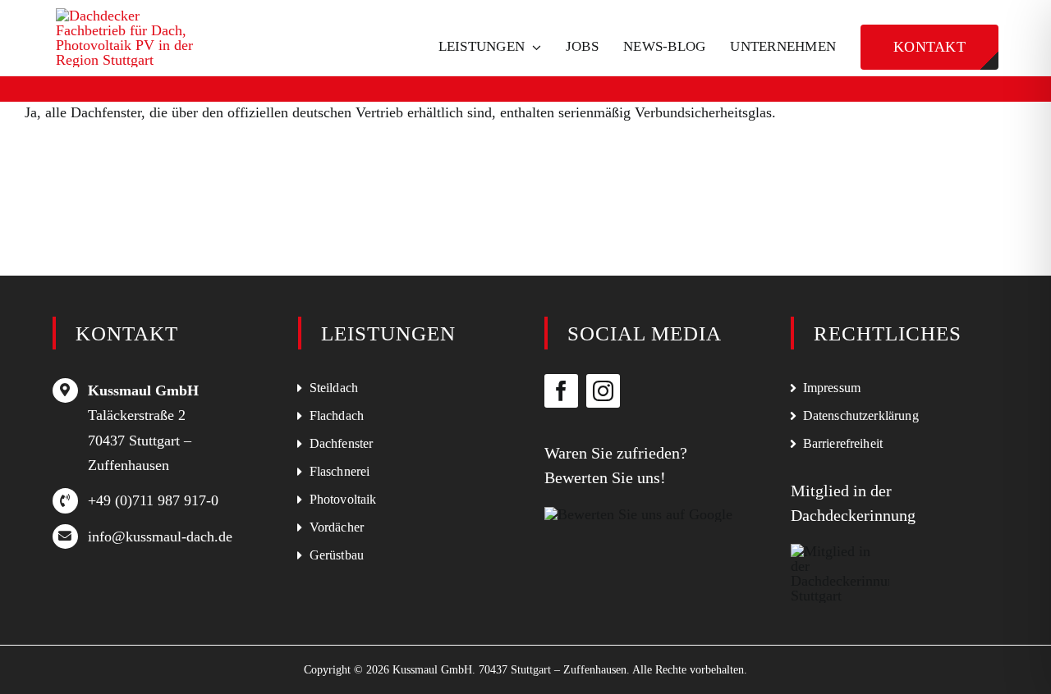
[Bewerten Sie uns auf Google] (638, 514)
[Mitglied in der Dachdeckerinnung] (840, 551)
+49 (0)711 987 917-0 (153, 500)
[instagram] (603, 391)
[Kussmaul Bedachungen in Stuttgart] (134, 15)
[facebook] (561, 391)
